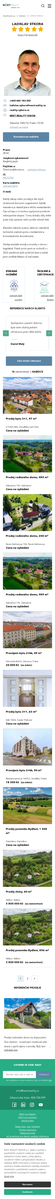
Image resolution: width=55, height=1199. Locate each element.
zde (50, 1080)
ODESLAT (44, 1074)
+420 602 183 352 (20, 100)
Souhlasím (27, 1192)
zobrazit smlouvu (36, 169)
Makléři (22, 16)
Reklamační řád (27, 1133)
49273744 (8, 178)
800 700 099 (38, 1098)
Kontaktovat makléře (26, 136)
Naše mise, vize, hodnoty (27, 1126)
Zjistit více (9, 1176)
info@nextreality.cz (27, 1091)
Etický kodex (27, 1120)
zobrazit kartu (10, 186)
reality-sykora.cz (19, 110)
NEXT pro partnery (27, 1117)
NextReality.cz (9, 16)
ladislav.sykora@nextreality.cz (28, 105)
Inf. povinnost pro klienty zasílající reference (27, 1136)
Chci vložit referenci (29, 361)
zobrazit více (11, 1050)
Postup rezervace (27, 1129)
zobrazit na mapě (19, 127)
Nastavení (27, 1184)
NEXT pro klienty (27, 1114)
